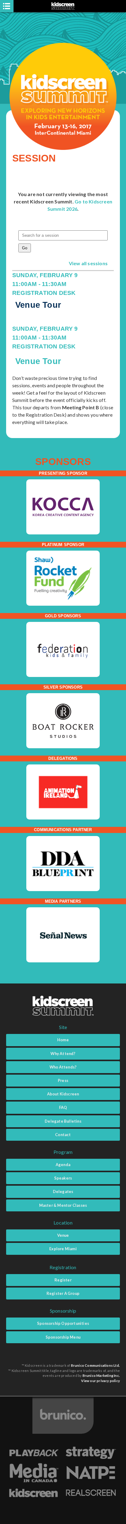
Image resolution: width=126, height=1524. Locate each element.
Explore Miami (63, 1248)
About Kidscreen (63, 1093)
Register (63, 1279)
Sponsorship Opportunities (63, 1323)
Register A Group (63, 1293)
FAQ (63, 1107)
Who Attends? (63, 1067)
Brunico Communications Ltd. (95, 1365)
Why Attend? (62, 1053)
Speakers (63, 1178)
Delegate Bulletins (63, 1121)
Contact (63, 1134)
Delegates (63, 1191)
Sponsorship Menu (63, 1337)
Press (63, 1080)
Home (63, 1039)
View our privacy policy (100, 1381)
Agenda (63, 1164)
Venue (63, 1235)
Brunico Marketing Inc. (101, 1375)
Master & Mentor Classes (63, 1205)
